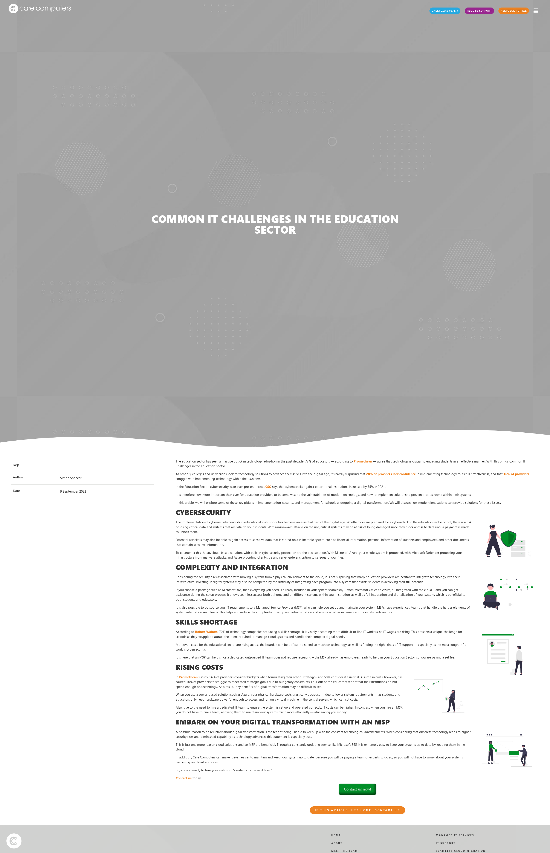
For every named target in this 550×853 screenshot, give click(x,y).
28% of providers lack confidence (391, 474)
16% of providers (516, 474)
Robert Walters (206, 631)
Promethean (363, 461)
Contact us (184, 778)
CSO (268, 486)
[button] (444, 11)
